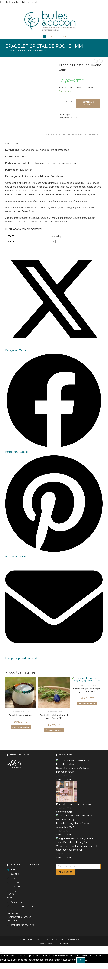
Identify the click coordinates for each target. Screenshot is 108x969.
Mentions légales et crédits (37, 939)
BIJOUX (73, 118)
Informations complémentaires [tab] (82, 135)
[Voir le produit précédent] (96, 61)
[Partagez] (6, 948)
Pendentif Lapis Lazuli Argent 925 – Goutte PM (54, 716)
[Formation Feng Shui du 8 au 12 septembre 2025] (78, 817)
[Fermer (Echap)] (9, 948)
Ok (80, 960)
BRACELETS (83, 118)
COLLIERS (15, 882)
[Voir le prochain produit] (101, 61)
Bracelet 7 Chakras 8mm (20, 715)
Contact (22, 939)
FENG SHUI (15, 887)
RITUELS (14, 911)
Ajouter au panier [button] (20, 727)
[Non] (86, 960)
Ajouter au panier (88, 103)
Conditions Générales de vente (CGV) (75, 939)
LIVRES (10, 894)
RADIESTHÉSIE (13, 921)
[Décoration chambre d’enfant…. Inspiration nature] (78, 762)
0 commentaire (64, 779)
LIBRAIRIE (15, 891)
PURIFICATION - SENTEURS (19, 917)
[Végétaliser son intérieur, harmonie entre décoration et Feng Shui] (78, 840)
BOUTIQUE (54, 939)
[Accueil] (6, 50)
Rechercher (65, 872)
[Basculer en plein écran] (3, 948)
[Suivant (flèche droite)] (3, 952)
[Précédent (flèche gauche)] (1, 952)
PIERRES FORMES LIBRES (22, 906)
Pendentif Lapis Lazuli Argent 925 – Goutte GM (87, 690)
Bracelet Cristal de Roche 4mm (33, 50)
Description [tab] (52, 135)
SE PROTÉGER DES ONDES (22, 925)
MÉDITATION (12, 914)
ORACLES (11, 898)
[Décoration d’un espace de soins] (66, 791)
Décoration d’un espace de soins (73, 804)
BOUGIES (15, 874)
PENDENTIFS (57, 712)
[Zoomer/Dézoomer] (1, 948)
